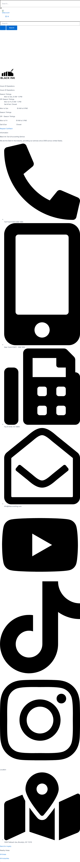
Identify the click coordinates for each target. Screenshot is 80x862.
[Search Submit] (3, 28)
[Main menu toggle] (7, 16)
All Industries (4, 858)
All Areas (3, 854)
